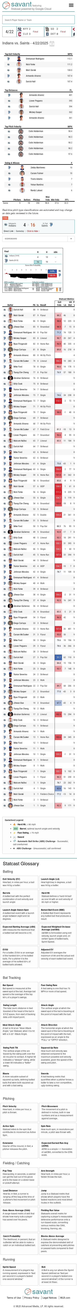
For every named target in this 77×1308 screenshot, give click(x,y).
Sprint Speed (9, 1266)
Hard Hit (22, 824)
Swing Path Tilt (10, 1047)
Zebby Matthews (38, 167)
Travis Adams (36, 179)
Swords (45, 1073)
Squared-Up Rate (49, 1047)
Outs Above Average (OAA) (16, 1210)
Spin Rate (46, 1126)
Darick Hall (30, 81)
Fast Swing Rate (49, 985)
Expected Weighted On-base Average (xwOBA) (56, 928)
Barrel (23, 828)
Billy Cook (18, 384)
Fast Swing (23, 832)
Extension (8, 1142)
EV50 (5, 949)
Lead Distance (10, 1190)
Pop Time (7, 1170)
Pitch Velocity (9, 1106)
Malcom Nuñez (20, 441)
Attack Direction (49, 1024)
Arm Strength (47, 1170)
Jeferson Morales (21, 395)
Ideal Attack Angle (12, 1024)
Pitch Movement (50, 1106)
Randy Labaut (36, 190)
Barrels (6, 892)
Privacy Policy (32, 1297)
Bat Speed (8, 985)
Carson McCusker (21, 361)
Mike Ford (18, 366)
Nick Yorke (30, 64)
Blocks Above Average (52, 1236)
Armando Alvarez (33, 76)
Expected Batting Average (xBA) (19, 926)
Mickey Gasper (35, 112)
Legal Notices (50, 1297)
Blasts (6, 1073)
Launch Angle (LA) (50, 879)
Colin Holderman (36, 131)
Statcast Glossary (21, 863)
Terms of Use (14, 1297)
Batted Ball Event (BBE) (53, 909)
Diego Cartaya (20, 349)
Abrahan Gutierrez (22, 378)
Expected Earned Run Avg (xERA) (55, 1144)
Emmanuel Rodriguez (35, 59)
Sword (21, 837)
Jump (44, 1190)
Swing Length (10, 1005)
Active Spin (8, 1126)
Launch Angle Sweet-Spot (16, 909)
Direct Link (9, 231)
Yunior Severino (20, 389)
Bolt (43, 1266)
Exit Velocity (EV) (11, 879)
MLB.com (65, 1297)
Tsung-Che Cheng (21, 372)
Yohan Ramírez (37, 184)
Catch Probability (11, 1236)
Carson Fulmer (37, 173)
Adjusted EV (47, 949)
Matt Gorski (31, 70)
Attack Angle (47, 1005)
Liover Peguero (35, 101)
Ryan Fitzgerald (20, 344)
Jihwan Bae (19, 327)
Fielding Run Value (50, 1210)
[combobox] (38, 19)
